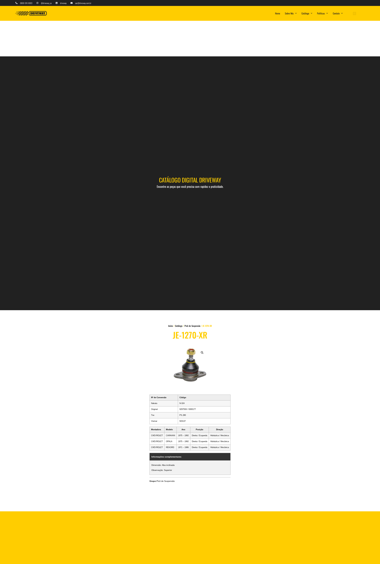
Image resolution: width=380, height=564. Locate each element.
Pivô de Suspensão (192, 325)
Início (170, 325)
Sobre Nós (289, 13)
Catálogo (305, 13)
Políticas (321, 13)
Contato (336, 13)
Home (277, 13)
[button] (354, 13)
